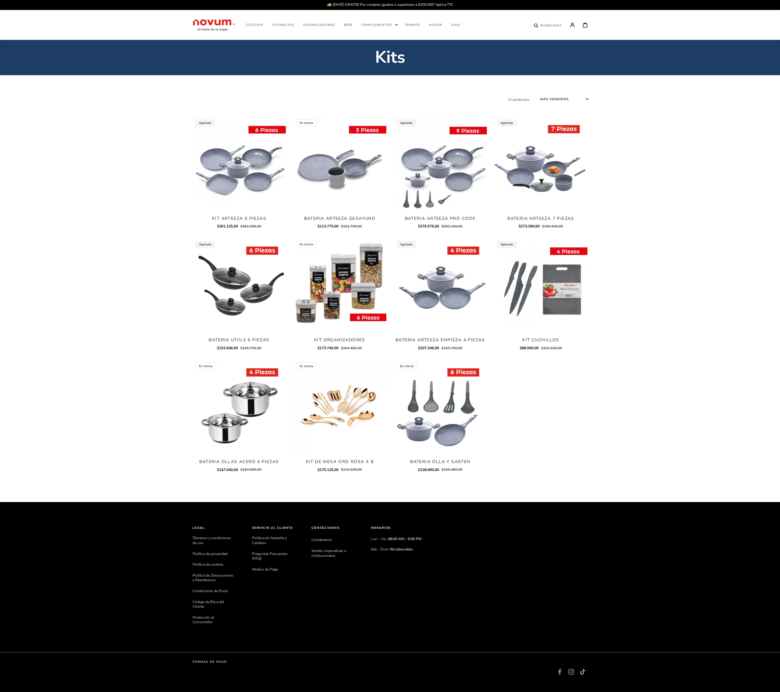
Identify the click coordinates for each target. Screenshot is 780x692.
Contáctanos (321, 540)
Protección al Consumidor (203, 620)
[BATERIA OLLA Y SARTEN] (440, 406)
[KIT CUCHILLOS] (540, 284)
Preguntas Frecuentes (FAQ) (270, 556)
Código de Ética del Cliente (208, 604)
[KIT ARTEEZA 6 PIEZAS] (239, 162)
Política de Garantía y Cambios (269, 540)
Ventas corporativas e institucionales (328, 553)
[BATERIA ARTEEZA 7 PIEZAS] (540, 162)
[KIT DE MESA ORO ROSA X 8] (339, 406)
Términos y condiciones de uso (212, 540)
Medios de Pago (265, 569)
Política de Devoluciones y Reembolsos (213, 578)
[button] (548, 25)
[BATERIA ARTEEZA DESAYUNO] (339, 162)
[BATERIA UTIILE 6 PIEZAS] (239, 284)
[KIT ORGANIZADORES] (339, 284)
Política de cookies (208, 564)
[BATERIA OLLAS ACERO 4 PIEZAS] (239, 406)
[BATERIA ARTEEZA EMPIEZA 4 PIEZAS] (440, 284)
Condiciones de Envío (210, 590)
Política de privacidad (210, 553)
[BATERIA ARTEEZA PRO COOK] (440, 162)
